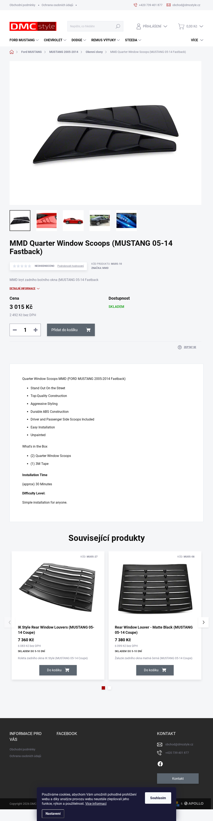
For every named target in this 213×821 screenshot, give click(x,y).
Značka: (100, 268)
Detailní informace (22, 288)
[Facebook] (160, 763)
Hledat (118, 26)
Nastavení (53, 814)
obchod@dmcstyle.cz (179, 744)
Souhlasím (158, 798)
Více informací (95, 804)
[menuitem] (25, 40)
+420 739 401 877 (177, 752)
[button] (103, 688)
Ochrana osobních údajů (57, 5)
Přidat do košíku (64, 330)
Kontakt (178, 779)
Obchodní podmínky (22, 5)
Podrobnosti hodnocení (70, 266)
